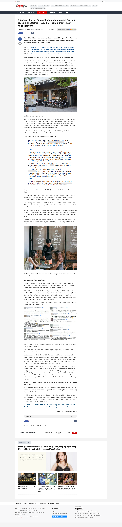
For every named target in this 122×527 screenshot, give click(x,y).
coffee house (38, 425)
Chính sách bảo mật (19, 518)
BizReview (33, 5)
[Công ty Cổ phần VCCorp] (79, 508)
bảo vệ (32, 425)
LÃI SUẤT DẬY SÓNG (44, 5)
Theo (50, 416)
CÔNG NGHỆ (52, 12)
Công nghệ (51, 503)
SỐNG (60, 12)
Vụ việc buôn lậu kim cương (38, 8)
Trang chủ (18, 503)
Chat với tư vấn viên (58, 517)
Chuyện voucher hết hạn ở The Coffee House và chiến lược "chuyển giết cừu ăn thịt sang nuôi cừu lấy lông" (56, 49)
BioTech (95, 5)
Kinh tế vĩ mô (33, 503)
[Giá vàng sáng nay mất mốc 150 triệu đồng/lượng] (27, 479)
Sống (57, 503)
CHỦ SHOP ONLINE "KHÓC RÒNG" (60, 5)
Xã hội (25, 503)
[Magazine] (18, 1)
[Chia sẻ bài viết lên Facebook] (20, 39)
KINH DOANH (42, 12)
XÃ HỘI (22, 12)
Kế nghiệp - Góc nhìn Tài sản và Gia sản (80, 5)
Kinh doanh (51, 29)
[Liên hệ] (32, 33)
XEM (74, 432)
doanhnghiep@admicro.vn (61, 513)
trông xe (44, 425)
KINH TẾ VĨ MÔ (31, 12)
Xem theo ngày (49, 432)
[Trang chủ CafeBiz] (17, 12)
